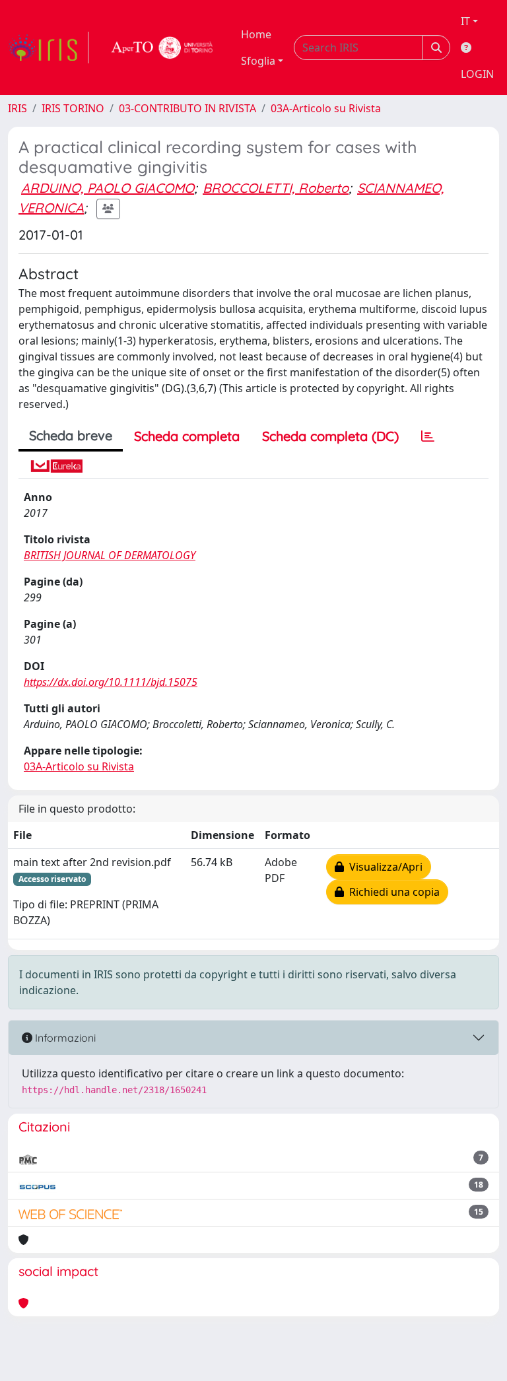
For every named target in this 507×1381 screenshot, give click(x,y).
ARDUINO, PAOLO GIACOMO (107, 188)
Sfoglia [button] (258, 60)
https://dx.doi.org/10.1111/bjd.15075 (110, 682)
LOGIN (477, 74)
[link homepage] (48, 47)
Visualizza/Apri (383, 866)
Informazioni (64, 1037)
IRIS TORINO (73, 108)
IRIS (17, 108)
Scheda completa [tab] (187, 436)
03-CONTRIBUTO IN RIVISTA (187, 108)
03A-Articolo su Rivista (326, 108)
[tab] (428, 436)
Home (256, 34)
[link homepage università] (162, 47)
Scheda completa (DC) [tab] (330, 436)
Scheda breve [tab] (70, 435)
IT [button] (465, 21)
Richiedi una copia (392, 892)
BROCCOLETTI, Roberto (276, 188)
